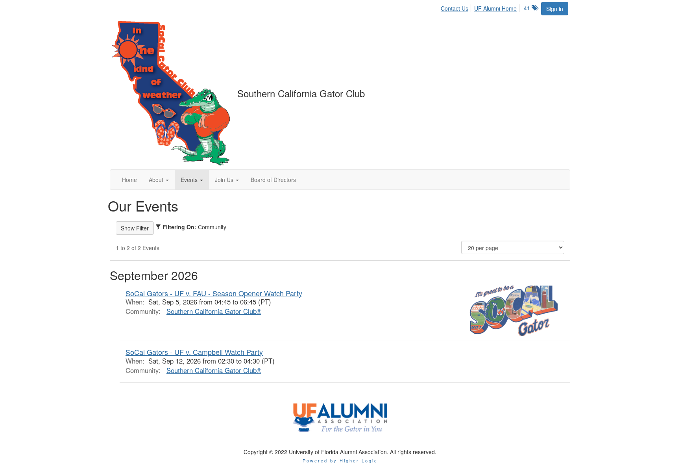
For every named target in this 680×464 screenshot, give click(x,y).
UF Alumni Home (495, 8)
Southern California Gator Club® (213, 311)
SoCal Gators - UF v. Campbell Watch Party (194, 352)
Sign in (554, 9)
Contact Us (454, 8)
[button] (159, 179)
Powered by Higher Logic (340, 460)
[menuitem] (456, 7)
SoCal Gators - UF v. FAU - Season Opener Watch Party (214, 293)
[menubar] (481, 7)
